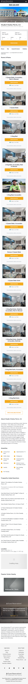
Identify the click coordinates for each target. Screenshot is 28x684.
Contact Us (21, 650)
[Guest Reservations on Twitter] (9, 668)
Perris (15, 551)
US (22, 551)
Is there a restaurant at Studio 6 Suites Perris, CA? (11, 508)
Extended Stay (21, 657)
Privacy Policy (7, 657)
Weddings (25, 48)
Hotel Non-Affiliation (6, 663)
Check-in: (4, 32)
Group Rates (21, 654)
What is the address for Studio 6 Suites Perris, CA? (11, 483)
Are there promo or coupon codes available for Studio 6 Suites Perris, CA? (12, 541)
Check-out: (17, 32)
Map (8, 48)
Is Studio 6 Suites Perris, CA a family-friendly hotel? (11, 530)
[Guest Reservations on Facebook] (5, 668)
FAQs (7, 652)
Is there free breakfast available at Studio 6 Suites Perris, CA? (12, 519)
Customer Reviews (7, 654)
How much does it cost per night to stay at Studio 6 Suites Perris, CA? (12, 494)
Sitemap (7, 659)
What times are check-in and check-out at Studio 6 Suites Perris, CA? (12, 499)
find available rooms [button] (14, 412)
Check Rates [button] (14, 82)
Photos (2, 48)
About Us (7, 650)
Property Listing (6, 661)
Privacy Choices (19, 659)
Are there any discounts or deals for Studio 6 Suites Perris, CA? (12, 536)
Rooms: (3, 37)
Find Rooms (14, 43)
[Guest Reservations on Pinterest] (19, 668)
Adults (12, 37)
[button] (1, 14)
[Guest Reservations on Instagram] (14, 668)
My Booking (21, 652)
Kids (20, 37)
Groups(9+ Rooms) (16, 48)
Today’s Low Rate (14, 85)
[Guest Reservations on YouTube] (23, 668)
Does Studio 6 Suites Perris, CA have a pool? (12, 504)
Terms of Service (7, 656)
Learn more (3, 53)
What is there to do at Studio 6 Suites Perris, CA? (11, 525)
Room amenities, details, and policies (14, 88)
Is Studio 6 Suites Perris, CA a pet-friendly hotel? (12, 514)
